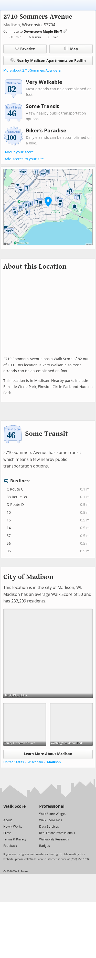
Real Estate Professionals (57, 833)
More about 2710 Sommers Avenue (30, 70)
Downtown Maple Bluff (43, 31)
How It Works (12, 826)
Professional (52, 806)
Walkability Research (54, 839)
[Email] (22, 813)
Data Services (49, 826)
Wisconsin (35, 762)
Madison (11, 24)
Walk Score (14, 806)
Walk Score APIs (50, 820)
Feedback (10, 846)
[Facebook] (14, 813)
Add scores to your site (24, 159)
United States (13, 762)
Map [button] (74, 49)
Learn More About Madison (48, 754)
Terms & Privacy (14, 839)
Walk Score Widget (52, 814)
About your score (19, 152)
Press (7, 833)
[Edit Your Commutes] (65, 30)
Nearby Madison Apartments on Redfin (51, 61)
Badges (44, 846)
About (7, 820)
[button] (48, 201)
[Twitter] (6, 813)
